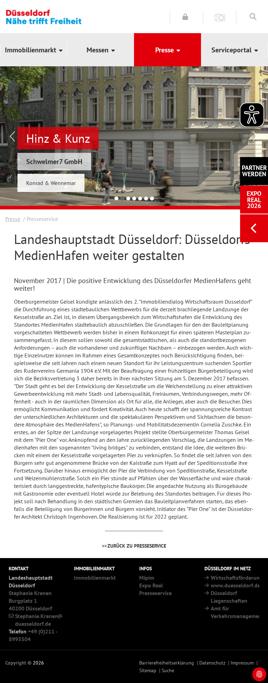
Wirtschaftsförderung (237, 577)
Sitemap (147, 670)
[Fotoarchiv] (219, 17)
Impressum (242, 662)
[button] (33, 49)
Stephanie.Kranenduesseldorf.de (36, 620)
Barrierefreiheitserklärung (166, 662)
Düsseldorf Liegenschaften (229, 596)
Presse (12, 218)
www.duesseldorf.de (235, 585)
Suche (168, 670)
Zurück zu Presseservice (136, 545)
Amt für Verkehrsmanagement (237, 612)
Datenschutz (212, 662)
